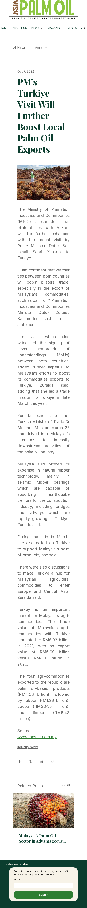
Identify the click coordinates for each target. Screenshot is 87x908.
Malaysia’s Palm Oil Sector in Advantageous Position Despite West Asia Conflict (43, 838)
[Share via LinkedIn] (41, 761)
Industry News (27, 747)
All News (19, 48)
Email (17, 880)
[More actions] (67, 71)
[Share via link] (52, 761)
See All (65, 785)
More (38, 48)
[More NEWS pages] (42, 28)
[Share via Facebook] (19, 761)
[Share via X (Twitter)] (30, 761)
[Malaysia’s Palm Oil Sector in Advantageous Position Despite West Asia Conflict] (43, 810)
